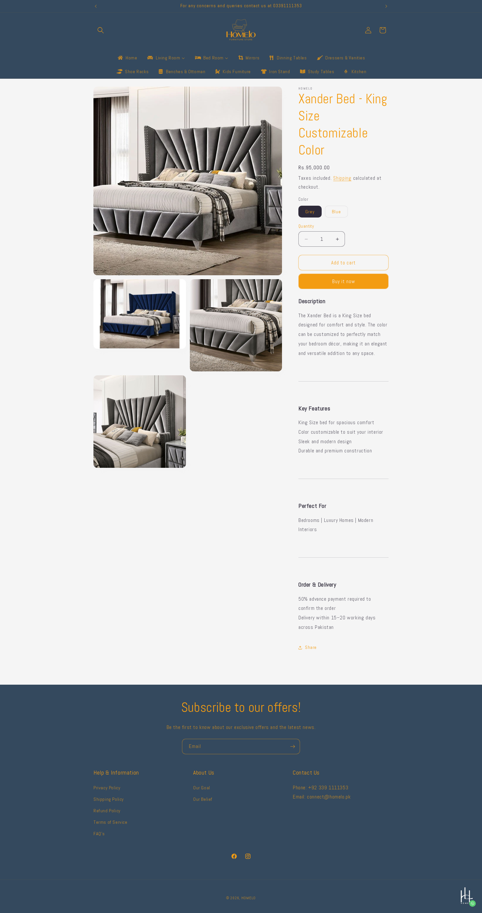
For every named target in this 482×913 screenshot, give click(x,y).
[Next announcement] (386, 6)
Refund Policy (107, 810)
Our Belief (202, 799)
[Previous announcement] (96, 6)
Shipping (342, 178)
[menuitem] (127, 58)
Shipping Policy (108, 799)
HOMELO (248, 898)
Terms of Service (110, 822)
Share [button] (311, 647)
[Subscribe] (292, 746)
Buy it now (343, 281)
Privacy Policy (106, 787)
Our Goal (201, 787)
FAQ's (99, 834)
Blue (336, 212)
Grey (310, 212)
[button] (100, 30)
